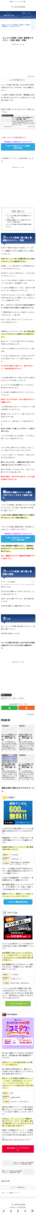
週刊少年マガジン (7, 698)
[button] (32, 581)
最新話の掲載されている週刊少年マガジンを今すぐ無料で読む (19, 221)
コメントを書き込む (18, 1187)
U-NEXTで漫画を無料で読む (18, 902)
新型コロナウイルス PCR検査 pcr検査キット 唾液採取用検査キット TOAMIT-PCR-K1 (16, 25)
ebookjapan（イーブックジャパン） (18, 1149)
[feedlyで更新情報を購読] (9, 708)
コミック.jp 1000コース (18, 1004)
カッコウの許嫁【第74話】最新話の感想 (19, 224)
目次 (14, 211)
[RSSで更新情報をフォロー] (26, 708)
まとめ (9, 227)
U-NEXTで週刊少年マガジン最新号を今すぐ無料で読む (18, 539)
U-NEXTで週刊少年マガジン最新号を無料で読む (18, 147)
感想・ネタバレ (7, 695)
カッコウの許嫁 (19, 698)
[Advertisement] (18, 59)
